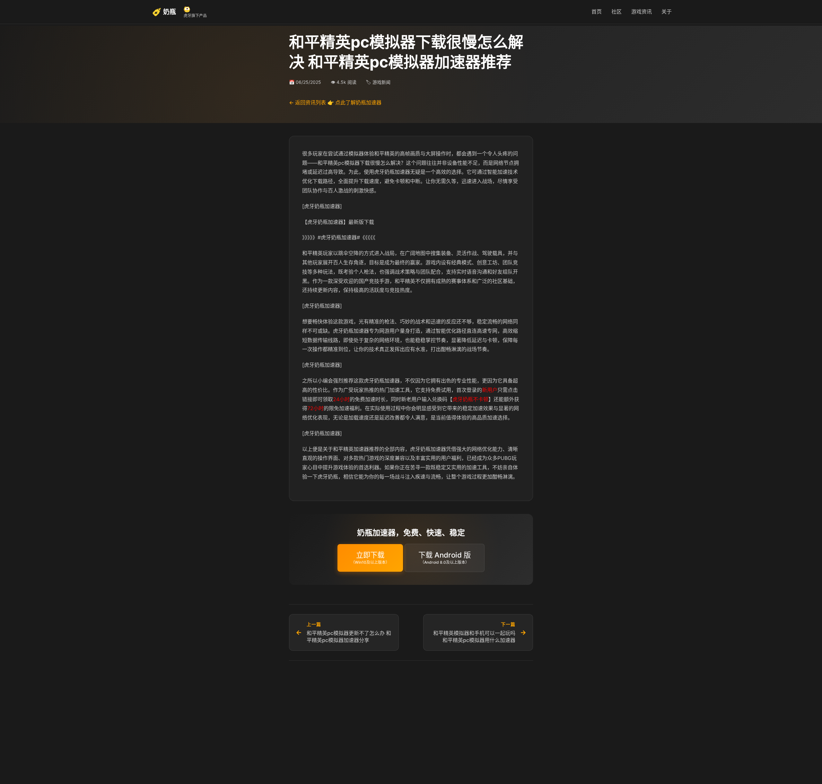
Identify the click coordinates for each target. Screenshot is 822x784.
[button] (370, 557)
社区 (616, 11)
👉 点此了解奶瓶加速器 (354, 102)
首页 (596, 11)
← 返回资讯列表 (307, 102)
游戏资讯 (641, 11)
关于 (666, 11)
